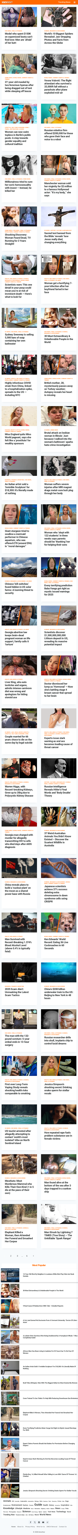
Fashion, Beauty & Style (12, 430)
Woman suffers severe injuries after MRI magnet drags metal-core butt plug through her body (58, 488)
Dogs (67, 1501)
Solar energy (34, 1512)
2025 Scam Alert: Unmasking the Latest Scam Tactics (17, 992)
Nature (52, 1509)
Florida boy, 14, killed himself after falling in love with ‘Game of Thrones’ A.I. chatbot (50, 1475)
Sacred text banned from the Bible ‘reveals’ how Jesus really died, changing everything (57, 237)
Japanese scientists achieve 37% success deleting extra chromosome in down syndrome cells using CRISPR (56, 894)
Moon (32, 1508)
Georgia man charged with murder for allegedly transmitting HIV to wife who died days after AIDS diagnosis (19, 841)
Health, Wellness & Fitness (14, 279)
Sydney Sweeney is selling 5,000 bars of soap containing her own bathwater (19, 339)
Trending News (64, 2)
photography (12, 1512)
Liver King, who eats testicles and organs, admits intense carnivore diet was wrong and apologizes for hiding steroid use (18, 689)
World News (45, 1514)
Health (45, 1505)
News (57, 1508)
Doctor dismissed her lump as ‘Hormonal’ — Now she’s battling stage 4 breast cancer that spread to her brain (58, 690)
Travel (69, 1512)
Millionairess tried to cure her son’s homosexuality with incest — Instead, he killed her (18, 186)
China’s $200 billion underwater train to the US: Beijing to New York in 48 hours (58, 993)
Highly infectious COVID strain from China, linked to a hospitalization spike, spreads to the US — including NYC (18, 389)
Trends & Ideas (20, 1515)
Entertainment (7, 1505)
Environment (17, 1505)
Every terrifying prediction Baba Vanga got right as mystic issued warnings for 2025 (58, 590)
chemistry (54, 1501)
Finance (31, 1505)
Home (13, 1527)
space (40, 1512)
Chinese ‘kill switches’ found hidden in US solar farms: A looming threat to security (19, 588)
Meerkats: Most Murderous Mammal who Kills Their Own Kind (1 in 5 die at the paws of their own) (19, 1187)
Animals (7, 1501)
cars (49, 1501)
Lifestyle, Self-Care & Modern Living (17, 127)
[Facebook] (30, 1522)
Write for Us (41, 1527)
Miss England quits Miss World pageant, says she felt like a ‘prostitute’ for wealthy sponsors (18, 439)
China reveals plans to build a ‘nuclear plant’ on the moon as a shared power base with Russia (18, 889)
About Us (20, 1527)
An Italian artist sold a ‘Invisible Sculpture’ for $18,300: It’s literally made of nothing (19, 488)
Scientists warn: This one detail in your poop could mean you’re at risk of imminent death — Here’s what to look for (18, 291)
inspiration (65, 1505)
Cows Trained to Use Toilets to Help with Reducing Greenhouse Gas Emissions (50, 1398)
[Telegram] (47, 1522)
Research (19, 1512)
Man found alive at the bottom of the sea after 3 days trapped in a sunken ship (57, 1187)
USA (26, 1515)
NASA (47, 1509)
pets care (5, 1512)
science (26, 1511)
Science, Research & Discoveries (54, 31)
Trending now (9, 1514)
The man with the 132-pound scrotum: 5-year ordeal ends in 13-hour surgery (17, 1040)
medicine (26, 1508)
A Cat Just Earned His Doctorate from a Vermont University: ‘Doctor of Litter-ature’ (50, 1321)
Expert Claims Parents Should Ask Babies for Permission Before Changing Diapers (49, 1445)
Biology (37, 1501)
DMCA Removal (52, 1527)
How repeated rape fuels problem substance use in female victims (58, 1136)
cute (63, 1501)
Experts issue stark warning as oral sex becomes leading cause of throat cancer (58, 742)
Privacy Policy (30, 1527)
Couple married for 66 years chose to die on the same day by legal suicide (18, 740)
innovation (57, 1505)
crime (59, 1501)
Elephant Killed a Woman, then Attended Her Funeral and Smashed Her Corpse (19, 1236)
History (51, 1505)
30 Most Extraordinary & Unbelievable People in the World (58, 339)
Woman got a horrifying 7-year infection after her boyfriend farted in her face (58, 287)
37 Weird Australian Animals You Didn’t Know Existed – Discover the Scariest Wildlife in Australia (57, 839)
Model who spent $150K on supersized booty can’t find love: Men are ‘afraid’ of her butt (18, 38)
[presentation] (19, 17)
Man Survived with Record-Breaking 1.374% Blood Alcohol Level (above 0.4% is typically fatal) (18, 945)
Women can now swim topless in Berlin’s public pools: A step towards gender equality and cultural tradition (18, 138)
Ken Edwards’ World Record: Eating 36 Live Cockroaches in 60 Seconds (56, 943)
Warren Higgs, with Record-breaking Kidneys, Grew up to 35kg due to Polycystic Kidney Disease (19, 791)
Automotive (31, 1501)
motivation (37, 1509)
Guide (38, 1505)
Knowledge (8, 1508)
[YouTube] (43, 1522)
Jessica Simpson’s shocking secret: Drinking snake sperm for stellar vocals (58, 1088)
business (45, 1501)
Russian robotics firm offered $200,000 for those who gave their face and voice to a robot (58, 134)
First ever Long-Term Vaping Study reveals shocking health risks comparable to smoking (17, 1088)
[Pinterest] (39, 1522)
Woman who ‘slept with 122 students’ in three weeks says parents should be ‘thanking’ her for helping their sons (57, 539)
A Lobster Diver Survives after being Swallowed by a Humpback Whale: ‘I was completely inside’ (50, 1337)
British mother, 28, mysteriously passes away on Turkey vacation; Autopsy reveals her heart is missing (58, 389)
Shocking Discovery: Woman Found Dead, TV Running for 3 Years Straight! (18, 239)
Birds (41, 1501)
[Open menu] (74, 2)
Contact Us (63, 1527)
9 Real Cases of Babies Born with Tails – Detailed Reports (43, 1306)
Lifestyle (18, 1508)
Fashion (25, 1505)
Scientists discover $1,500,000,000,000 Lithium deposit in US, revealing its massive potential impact (56, 638)
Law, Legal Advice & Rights (19, 732)
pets (66, 1508)
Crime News (8, 78)
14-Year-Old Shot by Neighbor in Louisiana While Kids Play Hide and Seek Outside (48, 1275)
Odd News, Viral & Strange (13, 31)
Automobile (23, 1501)
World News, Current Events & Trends (19, 78)
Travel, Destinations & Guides (14, 129)
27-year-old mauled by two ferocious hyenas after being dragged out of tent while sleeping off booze (19, 86)
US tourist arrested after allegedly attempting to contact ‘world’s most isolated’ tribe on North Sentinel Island (18, 1137)
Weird (37, 1515)
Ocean (62, 1509)
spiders (45, 1512)
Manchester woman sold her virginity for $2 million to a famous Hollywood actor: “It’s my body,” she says (58, 189)
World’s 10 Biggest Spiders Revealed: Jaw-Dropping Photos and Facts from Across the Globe (58, 38)
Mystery (43, 1509)
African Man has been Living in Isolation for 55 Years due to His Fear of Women (48, 1352)
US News (47, 230)
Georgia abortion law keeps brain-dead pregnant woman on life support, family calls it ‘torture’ (17, 638)
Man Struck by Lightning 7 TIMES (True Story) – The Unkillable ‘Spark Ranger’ (58, 1235)
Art (13, 1501)
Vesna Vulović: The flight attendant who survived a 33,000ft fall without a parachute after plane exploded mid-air (57, 87)
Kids (71, 1505)
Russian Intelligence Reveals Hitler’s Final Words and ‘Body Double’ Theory (57, 791)
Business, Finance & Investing (14, 480)
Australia (17, 1501)
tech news (51, 1512)
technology (61, 1511)
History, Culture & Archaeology (61, 230)
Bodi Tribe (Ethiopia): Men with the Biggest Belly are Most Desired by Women (50, 1383)
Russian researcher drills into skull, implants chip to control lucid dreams (58, 1041)
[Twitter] (35, 1522)
